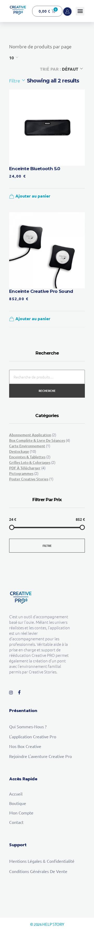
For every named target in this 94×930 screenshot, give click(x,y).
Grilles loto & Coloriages (29, 462)
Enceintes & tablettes (27, 456)
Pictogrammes (21, 473)
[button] (80, 11)
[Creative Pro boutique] (18, 10)
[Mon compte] (67, 11)
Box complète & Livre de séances (37, 440)
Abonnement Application (30, 434)
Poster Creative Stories (28, 478)
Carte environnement (27, 445)
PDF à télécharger (24, 467)
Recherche (47, 390)
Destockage (19, 451)
